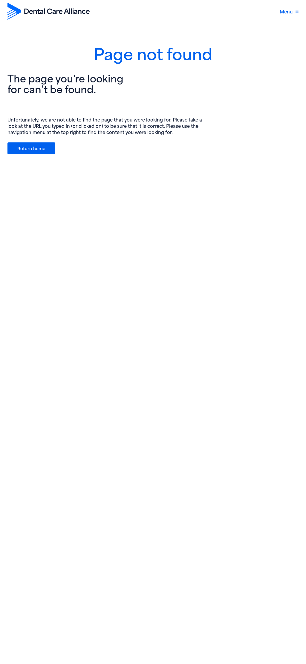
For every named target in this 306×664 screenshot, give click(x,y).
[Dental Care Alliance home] (48, 11)
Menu (286, 11)
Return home (31, 148)
